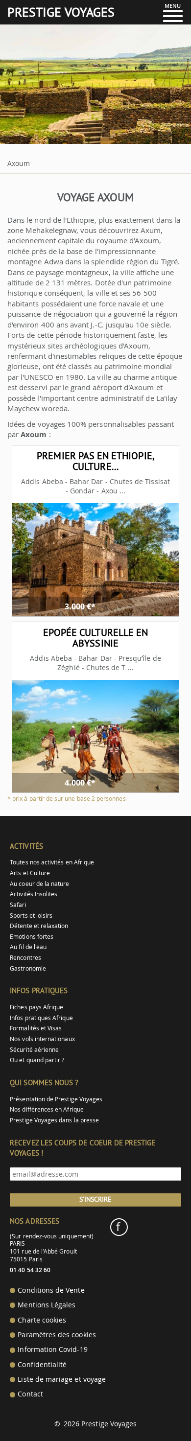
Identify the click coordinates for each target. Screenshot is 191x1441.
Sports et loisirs (31, 915)
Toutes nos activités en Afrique (52, 862)
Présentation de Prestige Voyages (56, 1099)
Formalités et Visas (36, 1028)
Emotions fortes (31, 936)
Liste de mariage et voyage (62, 1379)
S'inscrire (95, 1199)
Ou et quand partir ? (37, 1060)
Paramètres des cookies (57, 1334)
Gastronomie (28, 968)
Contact (30, 1394)
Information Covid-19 (52, 1349)
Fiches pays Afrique (36, 1007)
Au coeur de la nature (39, 884)
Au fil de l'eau (28, 947)
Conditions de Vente (51, 1290)
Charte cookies (42, 1320)
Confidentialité (42, 1364)
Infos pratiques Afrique (41, 1018)
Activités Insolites (33, 894)
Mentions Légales (46, 1305)
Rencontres (25, 957)
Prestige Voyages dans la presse (54, 1120)
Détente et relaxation (39, 926)
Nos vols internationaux (42, 1039)
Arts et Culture (30, 873)
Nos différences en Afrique (47, 1109)
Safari (18, 905)
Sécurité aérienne (34, 1050)
